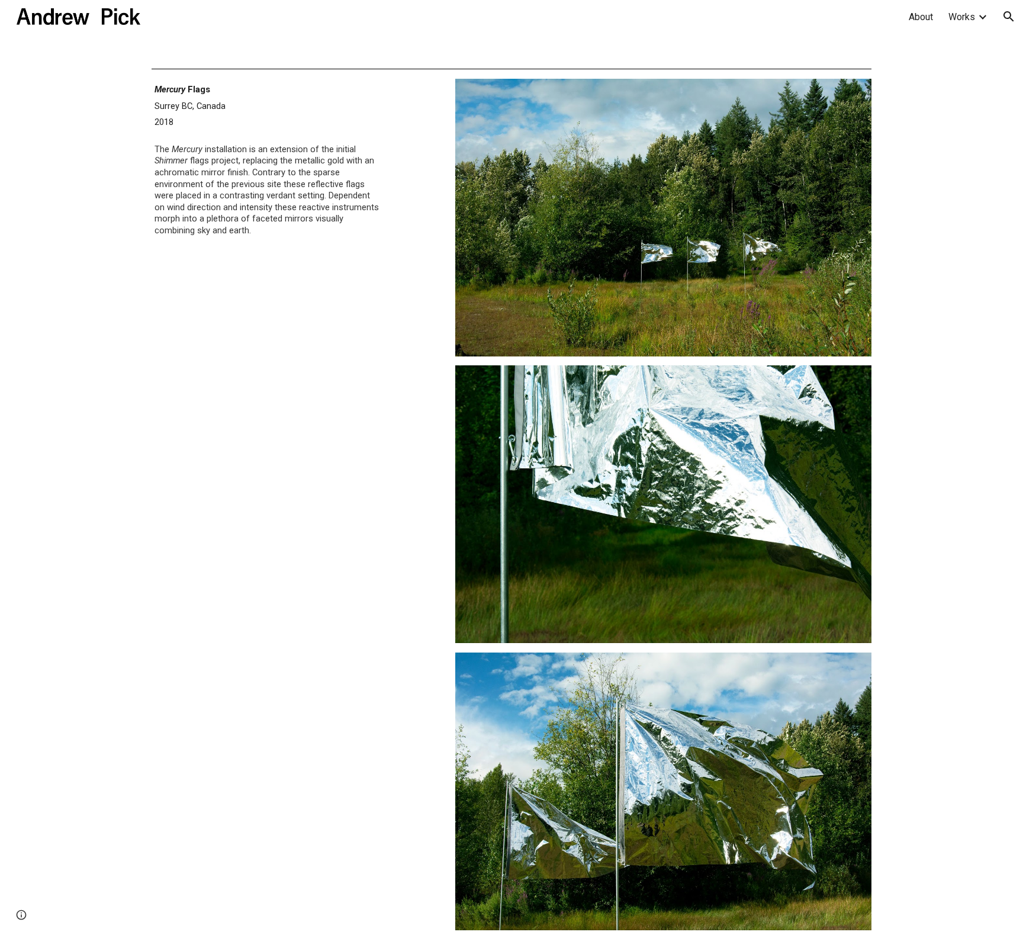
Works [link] (961, 17)
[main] (268, 165)
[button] (1009, 16)
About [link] (921, 17)
